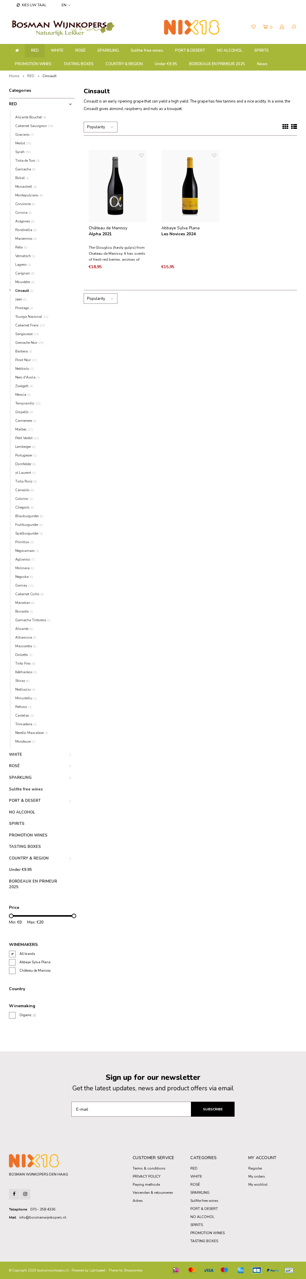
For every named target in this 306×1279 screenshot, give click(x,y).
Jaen (21, 299)
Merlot (23, 143)
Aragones (25, 221)
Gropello (24, 412)
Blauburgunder (29, 516)
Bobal (22, 177)
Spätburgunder (29, 533)
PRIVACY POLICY (146, 1176)
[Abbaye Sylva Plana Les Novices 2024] (190, 186)
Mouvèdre (24, 282)
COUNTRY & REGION (124, 64)
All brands (27, 954)
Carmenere (25, 420)
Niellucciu (25, 689)
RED (35, 50)
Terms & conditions (149, 1168)
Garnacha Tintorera (33, 620)
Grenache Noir (29, 342)
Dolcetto (24, 654)
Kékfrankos (26, 672)
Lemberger (25, 446)
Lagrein (23, 264)
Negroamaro (27, 550)
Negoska (24, 576)
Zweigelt (24, 386)
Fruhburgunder (29, 524)
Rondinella (26, 230)
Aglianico (25, 559)
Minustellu (26, 698)
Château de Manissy (35, 970)
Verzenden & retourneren (153, 1192)
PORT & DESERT (190, 50)
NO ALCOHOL (229, 50)
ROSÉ (80, 50)
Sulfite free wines (147, 50)
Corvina (23, 212)
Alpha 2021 (100, 234)
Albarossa (25, 637)
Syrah (23, 151)
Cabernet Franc (30, 325)
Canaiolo (24, 490)
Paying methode (146, 1184)
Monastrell (26, 186)
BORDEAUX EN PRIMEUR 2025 (217, 64)
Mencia (23, 394)
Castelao (24, 715)
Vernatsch (25, 256)
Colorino (24, 498)
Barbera (23, 351)
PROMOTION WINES (33, 64)
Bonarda (24, 611)
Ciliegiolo (24, 507)
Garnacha (25, 169)
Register (255, 1168)
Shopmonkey (133, 1270)
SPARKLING (108, 50)
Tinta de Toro (27, 160)
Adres (138, 1200)
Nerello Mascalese (31, 732)
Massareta (25, 646)
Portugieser (26, 455)
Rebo (21, 247)
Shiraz (22, 680)
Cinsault (49, 76)
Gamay (24, 585)
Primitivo (24, 542)
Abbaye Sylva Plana (35, 962)
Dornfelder (25, 464)
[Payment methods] (176, 1270)
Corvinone (25, 204)
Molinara (24, 568)
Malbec (24, 429)
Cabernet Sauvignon (34, 125)
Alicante (24, 628)
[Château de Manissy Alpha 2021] (118, 186)
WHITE (57, 50)
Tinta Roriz (26, 481)
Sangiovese (27, 334)
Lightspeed (97, 1270)
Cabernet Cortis (29, 594)
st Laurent (25, 472)
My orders (256, 1176)
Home (14, 76)
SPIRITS (261, 50)
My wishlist (257, 1184)
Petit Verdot (27, 438)
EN (64, 5)
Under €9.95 (166, 64)
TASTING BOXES (78, 64)
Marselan (25, 602)
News (262, 64)
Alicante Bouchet (30, 117)
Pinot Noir (26, 360)
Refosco (23, 706)
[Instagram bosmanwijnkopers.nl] (25, 1194)
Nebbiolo (24, 368)
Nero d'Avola (27, 377)
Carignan (24, 273)
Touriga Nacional (31, 316)
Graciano (24, 134)
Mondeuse (25, 741)
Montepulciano (29, 195)
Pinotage (24, 308)
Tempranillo (28, 403)
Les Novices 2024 (178, 234)
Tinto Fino (25, 663)
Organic (27, 1015)
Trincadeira (26, 724)
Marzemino (26, 238)
